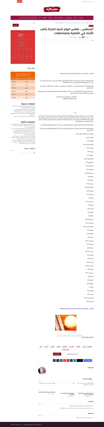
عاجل (40, 17)
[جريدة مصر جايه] (52, 9)
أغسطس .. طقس (87, 346)
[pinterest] (66, 335)
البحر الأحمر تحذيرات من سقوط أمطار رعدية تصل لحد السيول (85, 394)
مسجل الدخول (84, 417)
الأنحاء (77, 346)
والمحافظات (65, 349)
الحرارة (71, 346)
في (40, 346)
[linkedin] (74, 335)
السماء (54, 116)
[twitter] (77, 335)
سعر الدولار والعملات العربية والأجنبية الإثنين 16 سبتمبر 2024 (23, 128)
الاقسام (44, 17)
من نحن (75, 17)
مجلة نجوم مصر (68, 17)
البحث (34, 22)
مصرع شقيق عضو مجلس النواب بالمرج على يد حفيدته (24, 116)
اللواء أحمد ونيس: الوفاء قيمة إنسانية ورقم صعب (25, 109)
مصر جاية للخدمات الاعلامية (16, 424)
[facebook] (80, 335)
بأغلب (52, 346)
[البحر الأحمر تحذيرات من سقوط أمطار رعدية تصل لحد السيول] (84, 387)
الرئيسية (81, 17)
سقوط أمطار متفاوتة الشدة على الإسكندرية (67, 394)
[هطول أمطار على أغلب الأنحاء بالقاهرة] (46, 386)
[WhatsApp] (62, 335)
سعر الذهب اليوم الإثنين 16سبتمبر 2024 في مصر (23, 130)
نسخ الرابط (57, 354)
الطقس (86, 22)
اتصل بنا (50, 17)
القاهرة (64, 346)
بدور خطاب (80, 37)
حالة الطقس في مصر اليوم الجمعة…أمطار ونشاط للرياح (80, 405)
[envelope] (70, 335)
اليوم (58, 346)
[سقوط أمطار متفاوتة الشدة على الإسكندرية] (65, 387)
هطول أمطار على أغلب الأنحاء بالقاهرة (47, 392)
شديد (46, 346)
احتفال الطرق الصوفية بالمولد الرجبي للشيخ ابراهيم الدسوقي (23, 124)
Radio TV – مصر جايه (58, 17)
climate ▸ (23, 62)
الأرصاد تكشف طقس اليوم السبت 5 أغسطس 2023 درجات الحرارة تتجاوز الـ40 (75, 408)
